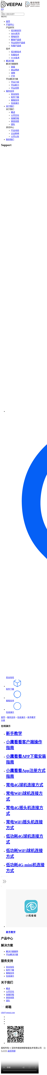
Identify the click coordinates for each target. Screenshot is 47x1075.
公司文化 (15, 115)
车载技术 (15, 55)
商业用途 (15, 70)
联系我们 (10, 139)
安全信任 (15, 94)
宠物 (13, 73)
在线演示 (15, 103)
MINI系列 (15, 34)
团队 (13, 124)
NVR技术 (15, 58)
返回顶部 (12, 1051)
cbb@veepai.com (8, 1012)
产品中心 (10, 24)
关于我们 (10, 106)
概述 (13, 112)
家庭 (13, 67)
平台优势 (15, 88)
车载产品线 (16, 46)
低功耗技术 (16, 52)
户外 (13, 76)
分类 (3, 720)
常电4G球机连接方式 (24, 785)
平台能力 (15, 85)
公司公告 (15, 136)
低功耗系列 (16, 31)
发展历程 (15, 118)
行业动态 (15, 130)
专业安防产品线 (18, 43)
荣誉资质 (15, 121)
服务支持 (10, 91)
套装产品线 (16, 40)
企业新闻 (15, 133)
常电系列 (15, 37)
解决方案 (10, 61)
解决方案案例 (12, 951)
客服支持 (15, 100)
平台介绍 (15, 82)
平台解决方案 (12, 954)
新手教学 (31, 717)
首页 (8, 21)
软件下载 (15, 97)
